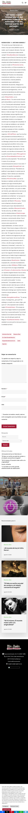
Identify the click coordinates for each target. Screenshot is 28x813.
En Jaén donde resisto (8, 337)
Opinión (4, 344)
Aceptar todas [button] (6, 809)
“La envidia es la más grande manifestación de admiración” (11, 467)
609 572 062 (10, 659)
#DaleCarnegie (20, 213)
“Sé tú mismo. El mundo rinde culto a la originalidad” (13, 461)
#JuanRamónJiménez (12, 319)
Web (3, 404)
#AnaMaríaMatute (12, 55)
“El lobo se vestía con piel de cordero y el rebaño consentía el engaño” (13, 457)
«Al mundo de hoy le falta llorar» (12, 454)
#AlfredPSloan (11, 134)
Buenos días (14, 10)
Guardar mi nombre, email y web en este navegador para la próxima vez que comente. (14, 417)
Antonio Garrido (6, 334)
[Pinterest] (11, 812)
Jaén (18, 340)
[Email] (25, 812)
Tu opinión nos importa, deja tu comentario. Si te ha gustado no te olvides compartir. (12, 361)
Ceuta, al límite (6, 464)
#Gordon (23, 270)
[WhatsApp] (21, 812)
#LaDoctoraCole (16, 270)
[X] (7, 812)
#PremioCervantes (17, 65)
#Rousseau (17, 201)
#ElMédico (15, 265)
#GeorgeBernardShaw (13, 297)
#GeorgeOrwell (17, 166)
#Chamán (7, 270)
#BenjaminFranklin (19, 208)
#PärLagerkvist (21, 154)
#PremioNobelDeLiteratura (14, 156)
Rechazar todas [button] (14, 806)
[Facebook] (2, 812)
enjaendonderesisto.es (8, 340)
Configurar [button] (5, 806)
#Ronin (8, 99)
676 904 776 (9, 656)
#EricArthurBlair (12, 178)
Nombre (4, 388)
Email (4, 396)
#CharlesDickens (10, 307)
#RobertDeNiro (9, 97)
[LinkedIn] (16, 812)
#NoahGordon (15, 260)
